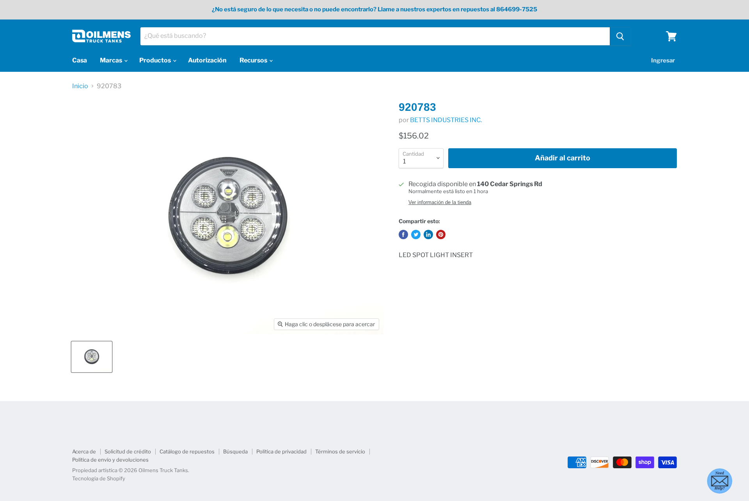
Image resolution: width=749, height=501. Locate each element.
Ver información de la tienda (439, 202)
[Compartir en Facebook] (403, 234)
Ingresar (663, 60)
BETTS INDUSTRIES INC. (446, 120)
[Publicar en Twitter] (416, 234)
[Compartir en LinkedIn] (428, 234)
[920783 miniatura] (91, 356)
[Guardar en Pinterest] (440, 234)
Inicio (80, 86)
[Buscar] (620, 36)
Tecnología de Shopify (98, 478)
